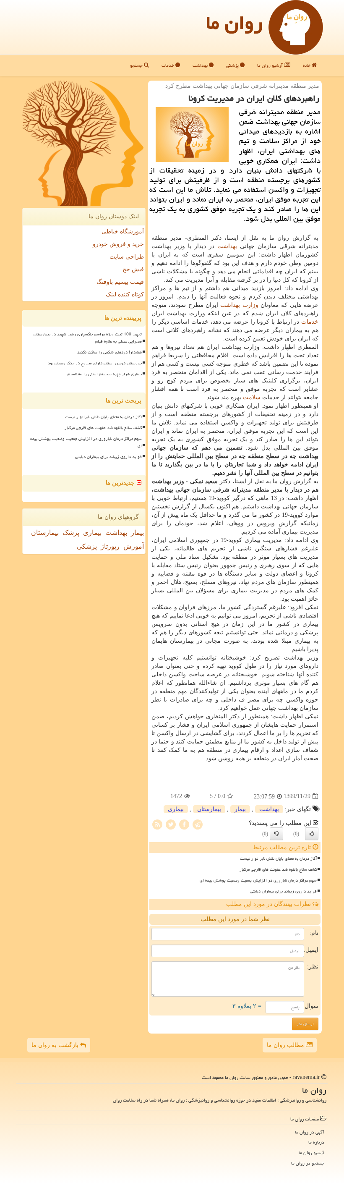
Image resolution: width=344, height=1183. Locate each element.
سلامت (252, 397)
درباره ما (316, 1142)
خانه (307, 65)
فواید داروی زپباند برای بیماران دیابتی (283, 891)
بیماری (176, 809)
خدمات (168, 65)
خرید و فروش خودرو (118, 244)
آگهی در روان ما (309, 1132)
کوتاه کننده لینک (125, 294)
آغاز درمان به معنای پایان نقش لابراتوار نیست (278, 858)
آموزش (133, 546)
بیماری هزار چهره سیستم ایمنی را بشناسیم (105, 374)
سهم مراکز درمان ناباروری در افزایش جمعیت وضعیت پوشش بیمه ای (258, 880)
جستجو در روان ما (307, 1163)
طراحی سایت (126, 257)
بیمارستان (209, 809)
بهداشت (201, 65)
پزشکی (233, 65)
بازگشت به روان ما (55, 1045)
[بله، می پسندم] (311, 833)
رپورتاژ (110, 546)
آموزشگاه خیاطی (123, 231)
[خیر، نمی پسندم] (276, 833)
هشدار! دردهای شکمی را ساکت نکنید (109, 352)
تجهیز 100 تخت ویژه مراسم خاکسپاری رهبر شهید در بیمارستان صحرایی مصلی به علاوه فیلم (88, 337)
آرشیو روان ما (270, 65)
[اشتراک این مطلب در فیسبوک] (184, 824)
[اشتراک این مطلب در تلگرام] (197, 824)
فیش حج (133, 269)
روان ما (234, 23)
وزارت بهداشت (239, 305)
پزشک (71, 532)
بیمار (240, 809)
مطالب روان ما (286, 1045)
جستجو (137, 65)
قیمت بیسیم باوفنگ (120, 282)
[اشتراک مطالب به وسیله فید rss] (157, 824)
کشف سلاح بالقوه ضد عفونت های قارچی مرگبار (278, 869)
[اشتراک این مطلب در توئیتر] (171, 824)
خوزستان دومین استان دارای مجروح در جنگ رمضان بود (95, 363)
